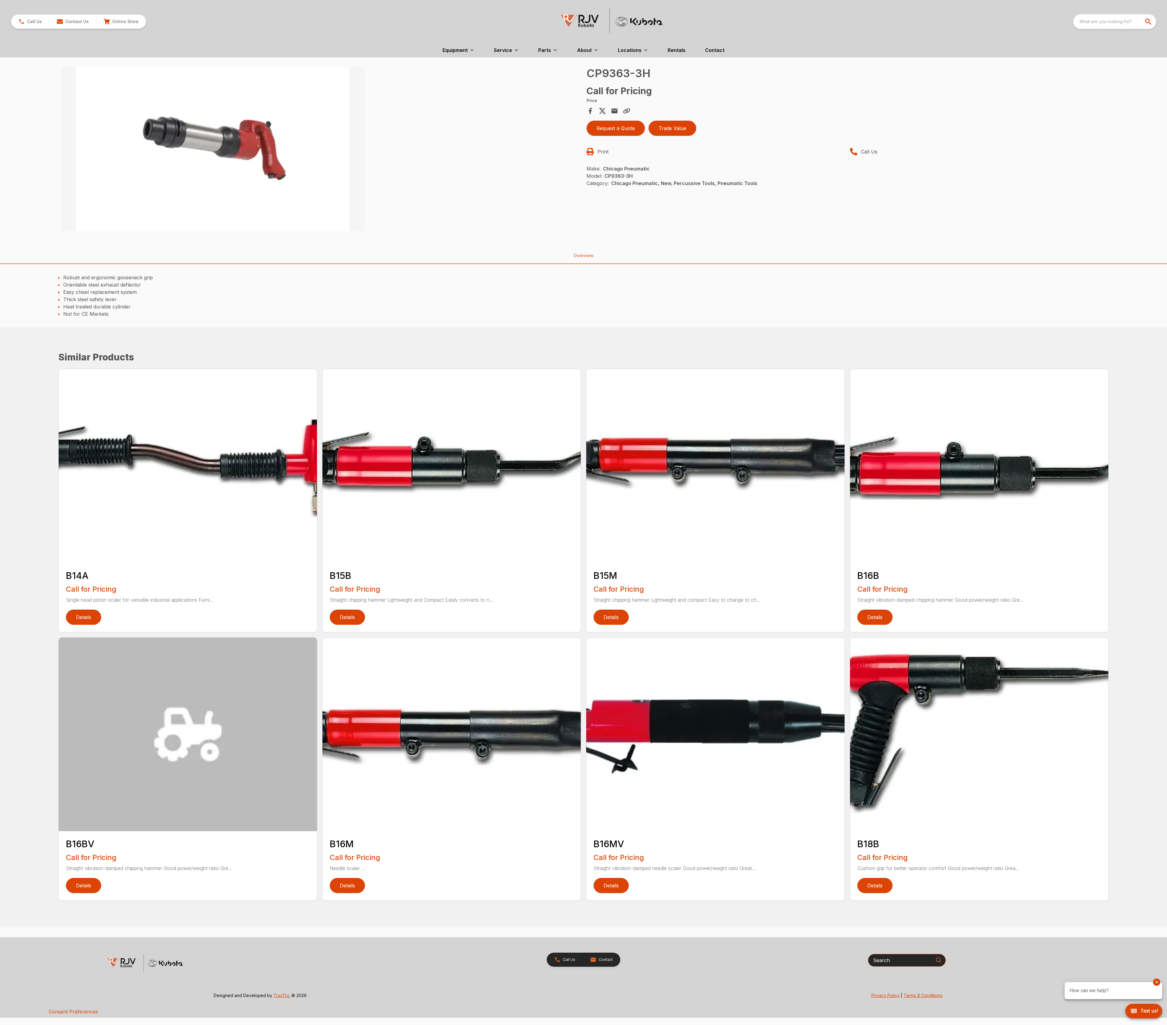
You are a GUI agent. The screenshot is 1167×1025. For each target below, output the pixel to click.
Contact (715, 50)
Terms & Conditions (923, 995)
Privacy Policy (885, 995)
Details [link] (83, 617)
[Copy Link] (626, 111)
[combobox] (1114, 21)
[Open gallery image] (213, 149)
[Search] (938, 960)
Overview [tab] (583, 255)
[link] (121, 21)
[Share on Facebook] (590, 111)
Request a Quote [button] (616, 128)
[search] (1148, 22)
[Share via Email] (614, 111)
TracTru (281, 995)
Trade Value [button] (672, 128)
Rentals (677, 50)
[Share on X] (602, 111)
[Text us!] (1144, 1011)
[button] (30, 21)
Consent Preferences (73, 1012)
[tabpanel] (320, 150)
